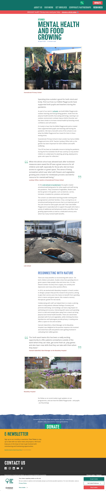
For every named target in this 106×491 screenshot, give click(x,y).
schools (55, 111)
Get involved (61, 7)
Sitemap (98, 475)
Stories (41, 20)
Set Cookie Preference (93, 483)
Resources (98, 7)
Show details (22, 487)
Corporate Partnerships (80, 7)
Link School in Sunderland (51, 185)
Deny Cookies (93, 487)
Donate (97, 3)
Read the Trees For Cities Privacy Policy (13, 450)
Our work (48, 7)
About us (38, 7)
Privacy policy (91, 475)
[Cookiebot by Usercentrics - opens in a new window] (9, 488)
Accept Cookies (94, 479)
